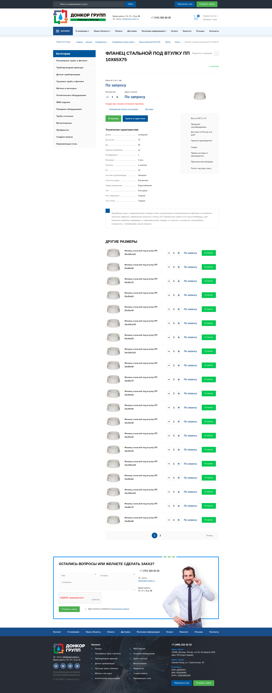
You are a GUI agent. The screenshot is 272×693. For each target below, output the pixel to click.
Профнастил (62, 130)
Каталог (89, 42)
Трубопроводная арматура (69, 67)
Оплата (118, 31)
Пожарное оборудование (69, 109)
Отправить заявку (207, 4)
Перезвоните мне (181, 683)
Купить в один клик (135, 118)
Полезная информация (153, 31)
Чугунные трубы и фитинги (70, 81)
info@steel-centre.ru (130, 19)
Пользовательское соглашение (66, 672)
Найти (130, 4)
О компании (81, 31)
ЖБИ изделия (63, 102)
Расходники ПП (178, 42)
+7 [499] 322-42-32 (181, 644)
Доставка (132, 31)
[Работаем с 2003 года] (79, 16)
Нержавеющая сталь (66, 144)
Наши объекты (101, 31)
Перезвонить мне (185, 4)
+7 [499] (161, 17)
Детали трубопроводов (68, 74)
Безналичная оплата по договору (123, 109)
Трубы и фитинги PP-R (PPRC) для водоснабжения (151, 42)
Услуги (174, 31)
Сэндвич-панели (64, 137)
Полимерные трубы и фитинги (102, 42)
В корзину (113, 118)
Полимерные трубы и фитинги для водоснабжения (124, 42)
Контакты (214, 31)
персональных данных (120, 609)
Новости (187, 31)
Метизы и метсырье (66, 88)
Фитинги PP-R (168, 42)
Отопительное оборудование (71, 95)
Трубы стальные (64, 116)
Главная (79, 42)
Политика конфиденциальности (66, 675)
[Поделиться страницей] (216, 53)
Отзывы (200, 31)
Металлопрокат (64, 123)
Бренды (98, 649)
